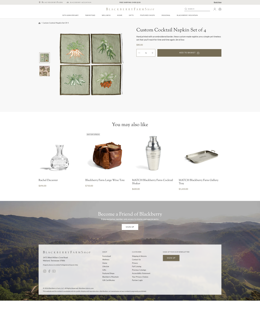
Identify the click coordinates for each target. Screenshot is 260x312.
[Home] (39, 23)
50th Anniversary (70, 15)
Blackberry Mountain (187, 15)
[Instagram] (44, 271)
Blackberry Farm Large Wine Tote (105, 180)
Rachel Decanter (48, 180)
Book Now (217, 2)
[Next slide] (218, 153)
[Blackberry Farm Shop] (50, 2)
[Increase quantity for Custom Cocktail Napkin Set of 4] (153, 53)
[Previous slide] (41, 153)
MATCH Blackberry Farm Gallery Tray (198, 182)
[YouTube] (54, 271)
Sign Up (130, 227)
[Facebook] (49, 271)
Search (191, 9)
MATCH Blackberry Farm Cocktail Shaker (152, 182)
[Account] (214, 9)
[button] (90, 15)
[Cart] (219, 9)
